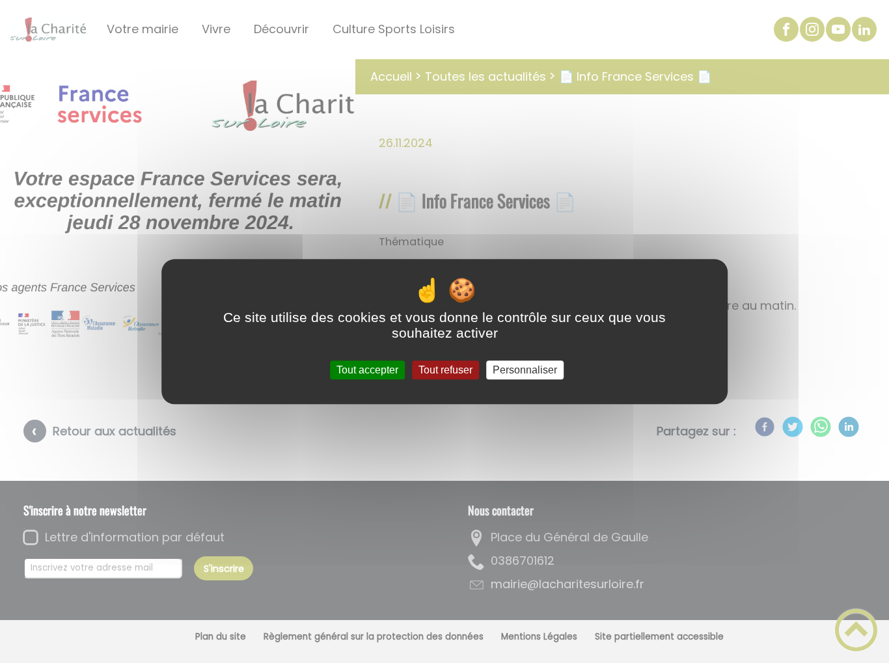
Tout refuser (445, 369)
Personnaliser (525, 369)
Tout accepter (367, 369)
